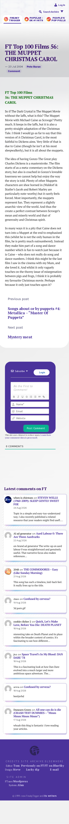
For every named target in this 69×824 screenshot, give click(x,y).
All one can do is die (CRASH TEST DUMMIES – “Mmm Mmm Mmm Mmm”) (37, 713)
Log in (61, 5)
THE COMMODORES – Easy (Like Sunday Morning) (35, 571)
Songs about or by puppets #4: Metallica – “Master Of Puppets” (34, 313)
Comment (14, 71)
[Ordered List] (31, 397)
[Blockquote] (39, 397)
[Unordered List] (35, 397)
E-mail (54, 769)
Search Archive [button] (51, 11)
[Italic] (18, 397)
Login (41, 372)
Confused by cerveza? (37, 599)
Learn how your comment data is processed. (28, 436)
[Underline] (22, 397)
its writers (50, 795)
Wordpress (20, 781)
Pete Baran (34, 66)
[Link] (43, 397)
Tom (16, 765)
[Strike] (26, 397)
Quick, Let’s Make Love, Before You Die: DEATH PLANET (37, 623)
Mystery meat (20, 336)
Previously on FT (32, 765)
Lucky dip (32, 769)
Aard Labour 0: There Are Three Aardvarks (38, 535)
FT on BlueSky (54, 765)
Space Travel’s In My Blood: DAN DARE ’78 (38, 656)
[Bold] (14, 397)
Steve (17, 769)
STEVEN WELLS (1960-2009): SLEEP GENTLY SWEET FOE (36, 501)
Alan (21, 785)
